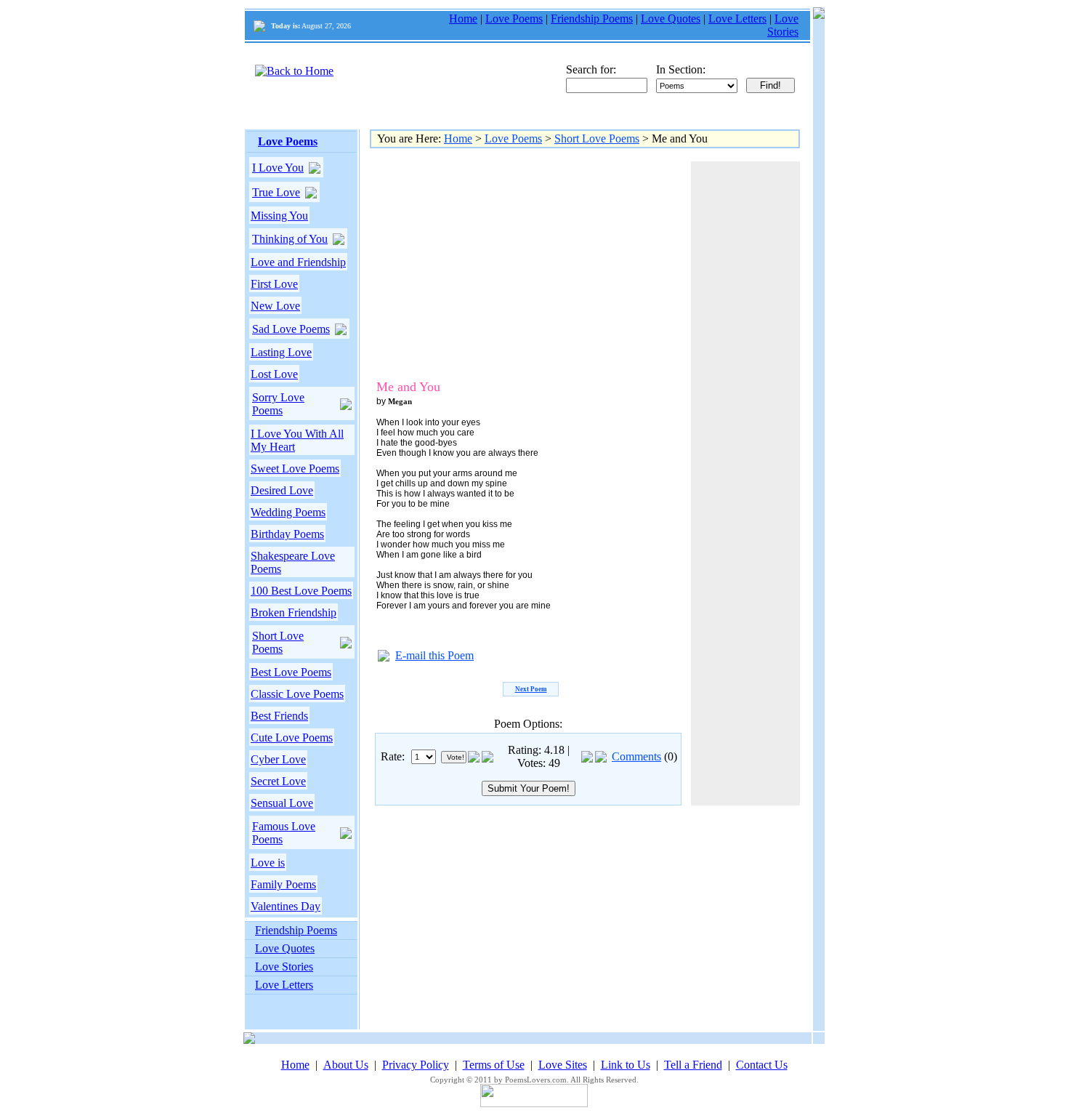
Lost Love (274, 374)
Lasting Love (281, 352)
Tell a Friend (693, 1064)
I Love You (278, 167)
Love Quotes (670, 18)
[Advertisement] (497, 263)
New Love (275, 306)
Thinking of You (290, 239)
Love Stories (782, 25)
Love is (268, 862)
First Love (274, 284)
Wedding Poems (288, 512)
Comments (636, 756)
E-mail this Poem (434, 655)
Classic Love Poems (297, 694)
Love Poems (514, 18)
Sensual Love (282, 803)
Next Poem (531, 689)
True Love (276, 192)
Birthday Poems (287, 534)
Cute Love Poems (292, 737)
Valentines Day (285, 906)
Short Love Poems (278, 642)
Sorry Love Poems (278, 404)
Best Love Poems (291, 672)
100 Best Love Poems (301, 590)
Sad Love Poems (291, 329)
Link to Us (625, 1064)
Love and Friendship (298, 262)
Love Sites (562, 1064)
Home (463, 18)
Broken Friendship (293, 612)
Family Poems (283, 884)
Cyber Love (278, 759)
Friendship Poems (592, 18)
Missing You (279, 215)
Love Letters (737, 18)
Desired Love (282, 490)
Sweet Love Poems (295, 468)
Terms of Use (494, 1064)
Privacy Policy (415, 1064)
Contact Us (762, 1064)
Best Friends (279, 716)
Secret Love (278, 781)
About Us (345, 1064)
